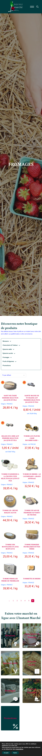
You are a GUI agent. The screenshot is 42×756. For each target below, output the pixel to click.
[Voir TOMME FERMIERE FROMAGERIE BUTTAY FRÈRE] (32, 535)
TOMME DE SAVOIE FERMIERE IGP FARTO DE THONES (32, 513)
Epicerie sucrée (8, 353)
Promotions (7, 365)
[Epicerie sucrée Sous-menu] (14, 353)
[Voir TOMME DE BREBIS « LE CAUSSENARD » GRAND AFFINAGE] (32, 465)
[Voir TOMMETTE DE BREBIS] (32, 569)
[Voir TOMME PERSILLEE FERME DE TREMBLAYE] (10, 569)
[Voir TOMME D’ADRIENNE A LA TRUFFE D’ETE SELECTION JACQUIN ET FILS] (10, 465)
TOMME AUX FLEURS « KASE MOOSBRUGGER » (32, 438)
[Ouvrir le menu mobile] (32, 7)
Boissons (6, 341)
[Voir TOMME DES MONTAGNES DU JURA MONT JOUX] (10, 535)
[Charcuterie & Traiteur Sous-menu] (19, 345)
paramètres (19, 749)
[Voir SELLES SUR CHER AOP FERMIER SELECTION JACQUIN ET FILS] (10, 426)
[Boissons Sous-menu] (10, 341)
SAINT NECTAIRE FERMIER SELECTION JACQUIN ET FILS (10, 398)
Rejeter (15, 753)
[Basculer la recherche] (37, 7)
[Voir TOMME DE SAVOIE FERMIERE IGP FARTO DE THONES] (32, 501)
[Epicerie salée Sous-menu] (13, 349)
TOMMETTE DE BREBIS (31, 579)
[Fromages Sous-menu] (11, 357)
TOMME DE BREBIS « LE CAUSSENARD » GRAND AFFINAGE (32, 476)
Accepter (6, 753)
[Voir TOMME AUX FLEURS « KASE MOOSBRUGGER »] (32, 426)
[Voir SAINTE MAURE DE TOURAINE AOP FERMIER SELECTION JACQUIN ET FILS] (32, 386)
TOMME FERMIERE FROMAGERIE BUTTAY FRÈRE (32, 547)
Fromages (6, 357)
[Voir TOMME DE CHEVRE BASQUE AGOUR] (10, 501)
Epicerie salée (7, 349)
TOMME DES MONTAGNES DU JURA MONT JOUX (10, 547)
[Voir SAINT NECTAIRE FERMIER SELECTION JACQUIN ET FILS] (10, 386)
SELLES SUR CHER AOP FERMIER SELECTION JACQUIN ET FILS (10, 438)
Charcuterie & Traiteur (10, 345)
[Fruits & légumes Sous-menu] (15, 361)
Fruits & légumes (8, 361)
